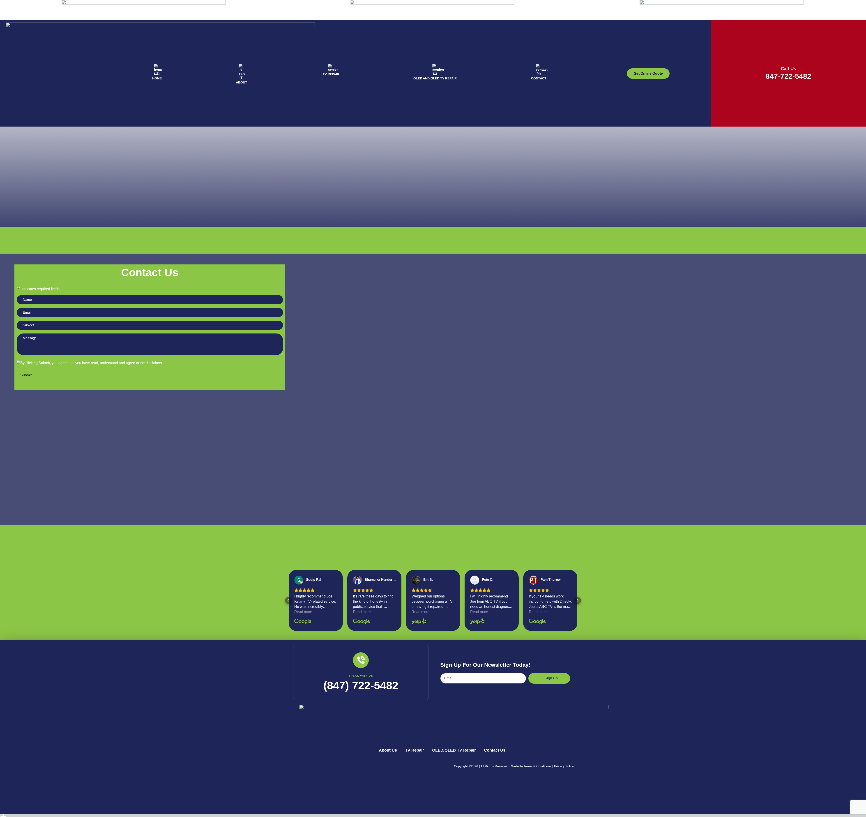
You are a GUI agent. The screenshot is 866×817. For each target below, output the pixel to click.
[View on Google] (298, 580)
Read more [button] (303, 612)
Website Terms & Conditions (531, 766)
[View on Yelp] (416, 580)
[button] (288, 600)
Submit (26, 375)
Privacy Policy (564, 766)
